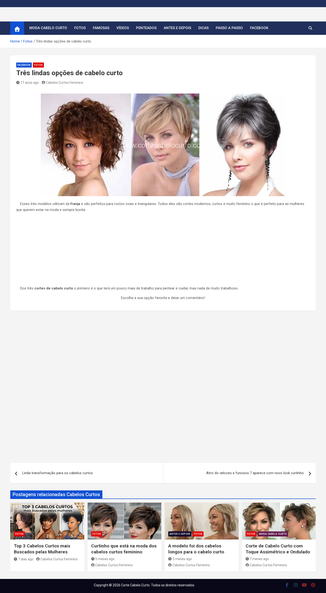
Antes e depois (177, 28)
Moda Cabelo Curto (48, 28)
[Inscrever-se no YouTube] (304, 585)
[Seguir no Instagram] (296, 585)
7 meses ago (259, 559)
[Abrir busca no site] (310, 28)
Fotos (80, 28)
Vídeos (122, 28)
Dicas (203, 28)
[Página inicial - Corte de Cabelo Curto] (17, 28)
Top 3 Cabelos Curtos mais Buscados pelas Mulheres (42, 549)
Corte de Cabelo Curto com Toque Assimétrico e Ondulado (278, 549)
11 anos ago (30, 82)
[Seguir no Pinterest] (313, 585)
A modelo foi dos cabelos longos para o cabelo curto (196, 549)
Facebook (259, 28)
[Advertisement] (163, 250)
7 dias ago (25, 559)
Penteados (146, 28)
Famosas (101, 28)
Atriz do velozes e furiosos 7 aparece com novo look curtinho (255, 473)
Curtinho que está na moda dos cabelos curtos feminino (124, 549)
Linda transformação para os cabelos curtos (57, 473)
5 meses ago (105, 559)
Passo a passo (229, 28)
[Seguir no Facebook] (287, 585)
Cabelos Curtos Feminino (64, 82)
